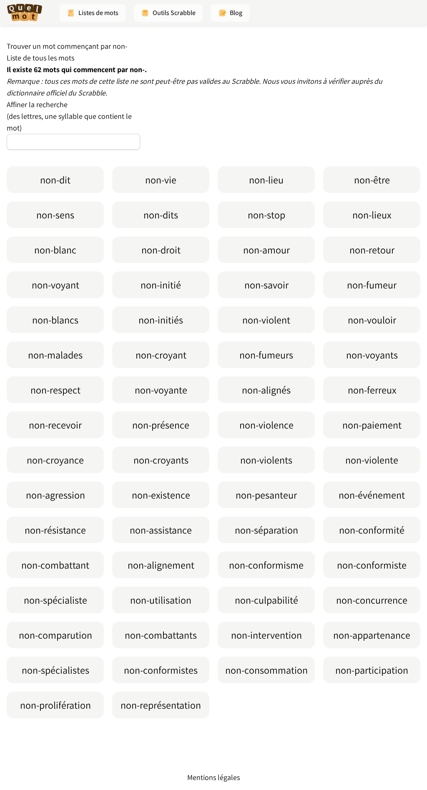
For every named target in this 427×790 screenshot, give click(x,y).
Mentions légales (213, 777)
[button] (93, 13)
